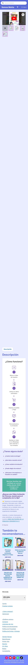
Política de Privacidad (9, 629)
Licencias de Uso (7, 624)
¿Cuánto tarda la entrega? (12, 456)
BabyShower (6, 639)
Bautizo (4, 644)
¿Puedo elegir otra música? (13, 468)
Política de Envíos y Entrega (11, 631)
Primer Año (5, 641)
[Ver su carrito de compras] (17, 7)
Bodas (4, 648)
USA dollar (6, 597)
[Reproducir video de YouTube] (14, 18)
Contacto (5, 622)
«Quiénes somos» (7, 619)
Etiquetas (5, 525)
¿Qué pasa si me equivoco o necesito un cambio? (13, 473)
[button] (23, 14)
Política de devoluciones (10, 626)
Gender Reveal (7, 637)
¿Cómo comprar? (7, 611)
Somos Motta (8, 7)
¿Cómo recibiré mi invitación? (14, 464)
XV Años (5, 646)
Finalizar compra (7, 606)
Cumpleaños (6, 651)
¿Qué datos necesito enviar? (13, 460)
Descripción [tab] (8, 349)
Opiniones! (5, 614)
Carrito (4, 603)
